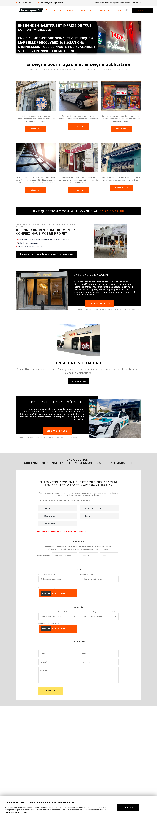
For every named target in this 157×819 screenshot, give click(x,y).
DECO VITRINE (86, 10)
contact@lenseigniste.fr (52, 3)
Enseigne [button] (48, 508)
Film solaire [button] (49, 524)
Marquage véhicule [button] (94, 508)
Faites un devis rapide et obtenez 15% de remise (46, 254)
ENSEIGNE (56, 10)
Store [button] (87, 516)
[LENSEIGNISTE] (31, 10)
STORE (119, 10)
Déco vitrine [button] (49, 516)
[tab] (57, 508)
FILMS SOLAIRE (104, 10)
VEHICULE (70, 10)
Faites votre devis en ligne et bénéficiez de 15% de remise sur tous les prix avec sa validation (107, 3)
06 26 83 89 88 (25, 3)
